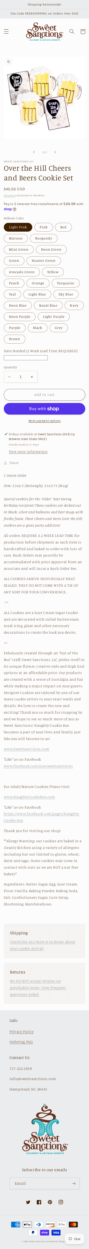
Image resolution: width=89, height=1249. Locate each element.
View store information (28, 451)
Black (37, 328)
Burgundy (43, 238)
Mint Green (19, 249)
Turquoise (65, 283)
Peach (14, 283)
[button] (6, 31)
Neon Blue (18, 305)
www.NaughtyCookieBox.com (29, 797)
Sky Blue (66, 294)
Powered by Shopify (57, 1241)
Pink (44, 227)
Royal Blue (48, 305)
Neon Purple (20, 316)
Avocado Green (22, 272)
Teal (12, 294)
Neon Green (51, 249)
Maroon (16, 238)
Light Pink (18, 227)
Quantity (10, 367)
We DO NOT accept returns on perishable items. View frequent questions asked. (38, 987)
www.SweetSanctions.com (26, 749)
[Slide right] (55, 152)
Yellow (52, 272)
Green (14, 260)
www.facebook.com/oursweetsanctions (38, 766)
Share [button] (14, 463)
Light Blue (37, 294)
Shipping (9, 195)
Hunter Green (44, 260)
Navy (74, 305)
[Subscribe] (73, 1183)
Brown (14, 339)
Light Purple (54, 316)
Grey (59, 328)
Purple (14, 328)
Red (63, 227)
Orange (38, 283)
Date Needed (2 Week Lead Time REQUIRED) (41, 351)
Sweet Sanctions (37, 1241)
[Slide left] (33, 152)
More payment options (44, 420)
